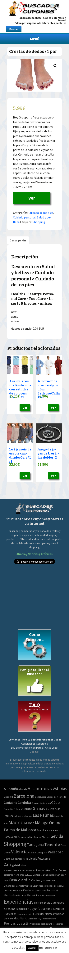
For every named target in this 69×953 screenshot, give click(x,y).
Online (55, 823)
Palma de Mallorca (20, 829)
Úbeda (23, 865)
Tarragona (35, 844)
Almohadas (41, 870)
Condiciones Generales (34, 743)
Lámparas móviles (26, 913)
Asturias (60, 788)
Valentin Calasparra (37, 852)
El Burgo (18, 808)
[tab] (17, 240)
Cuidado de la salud (55, 885)
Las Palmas (43, 815)
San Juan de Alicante (39, 836)
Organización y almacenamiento (42, 918)
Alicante (35, 788)
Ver (31, 198)
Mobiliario (20, 918)
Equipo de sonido (47, 895)
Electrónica (33, 895)
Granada (40, 808)
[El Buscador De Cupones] (34, 8)
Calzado (28, 874)
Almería (48, 789)
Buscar (13, 29)
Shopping (39, 222)
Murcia (29, 823)
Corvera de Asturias (41, 803)
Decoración (53, 890)
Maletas (40, 914)
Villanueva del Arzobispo (16, 858)
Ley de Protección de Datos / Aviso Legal (34, 747)
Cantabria (10, 803)
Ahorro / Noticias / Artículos (34, 554)
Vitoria (33, 858)
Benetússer (40, 796)
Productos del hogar (40, 923)
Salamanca (23, 836)
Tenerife (52, 844)
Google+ (34, 751)
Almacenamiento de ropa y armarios (19, 870)
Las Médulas (27, 816)
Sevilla (57, 836)
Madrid (16, 822)
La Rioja (17, 815)
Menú (34, 38)
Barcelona (24, 796)
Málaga (41, 822)
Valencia (19, 852)
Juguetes (10, 914)
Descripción (18, 240)
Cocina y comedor (43, 880)
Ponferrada (54, 830)
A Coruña (11, 788)
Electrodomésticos (15, 895)
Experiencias (19, 901)
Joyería (35, 908)
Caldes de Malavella (56, 796)
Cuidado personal (24, 217)
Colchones (9, 885)
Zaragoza (12, 864)
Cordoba (24, 802)
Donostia (8, 808)
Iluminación (22, 909)
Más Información (48, 947)
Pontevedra (10, 837)
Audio (49, 870)
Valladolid (56, 852)
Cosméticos (38, 885)
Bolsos (55, 870)
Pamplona (42, 830)
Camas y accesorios (44, 874)
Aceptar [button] (32, 947)
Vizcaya (44, 858)
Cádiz (55, 802)
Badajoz (8, 796)
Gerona (27, 809)
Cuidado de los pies (41, 213)
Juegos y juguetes (53, 909)
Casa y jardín (20, 880)
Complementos (24, 885)
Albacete (22, 789)
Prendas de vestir (16, 923)
